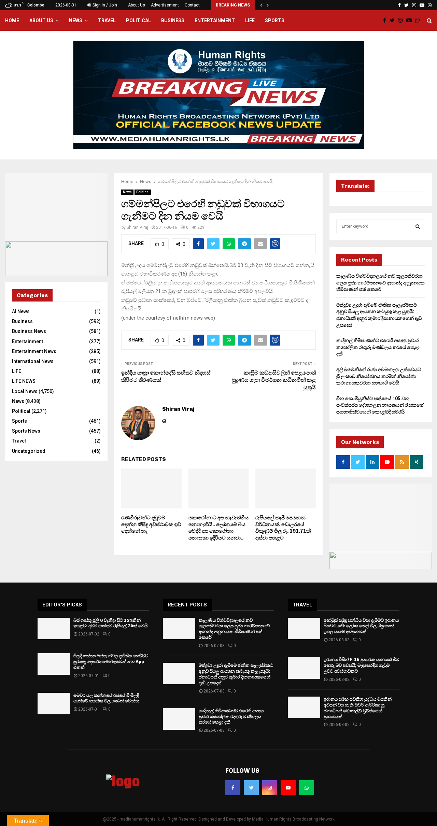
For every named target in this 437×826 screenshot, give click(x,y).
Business (172, 20)
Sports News (26, 431)
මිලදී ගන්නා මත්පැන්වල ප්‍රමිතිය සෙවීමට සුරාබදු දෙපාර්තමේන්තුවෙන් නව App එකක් (110, 661)
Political (138, 20)
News (75, 20)
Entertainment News (34, 351)
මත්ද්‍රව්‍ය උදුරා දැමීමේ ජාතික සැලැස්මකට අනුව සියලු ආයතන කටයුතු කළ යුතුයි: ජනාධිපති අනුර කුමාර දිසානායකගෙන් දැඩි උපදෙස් (236, 674)
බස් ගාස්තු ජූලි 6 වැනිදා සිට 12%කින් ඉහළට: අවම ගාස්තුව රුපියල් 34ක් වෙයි (110, 623)
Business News (29, 331)
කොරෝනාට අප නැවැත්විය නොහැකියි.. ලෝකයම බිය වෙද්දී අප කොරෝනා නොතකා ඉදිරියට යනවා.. (218, 528)
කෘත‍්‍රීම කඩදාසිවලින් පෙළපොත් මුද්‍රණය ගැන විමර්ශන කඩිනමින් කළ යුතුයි (274, 380)
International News (33, 361)
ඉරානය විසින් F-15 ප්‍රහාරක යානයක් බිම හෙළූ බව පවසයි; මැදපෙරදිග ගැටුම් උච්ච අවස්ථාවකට (361, 665)
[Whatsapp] (419, 20)
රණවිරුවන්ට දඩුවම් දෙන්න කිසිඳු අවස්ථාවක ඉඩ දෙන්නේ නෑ (151, 524)
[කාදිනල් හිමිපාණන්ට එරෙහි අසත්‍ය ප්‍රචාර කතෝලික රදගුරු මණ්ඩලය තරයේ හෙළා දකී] (179, 719)
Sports (274, 20)
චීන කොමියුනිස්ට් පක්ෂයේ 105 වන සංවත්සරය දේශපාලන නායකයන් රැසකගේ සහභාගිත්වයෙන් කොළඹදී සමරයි (380, 405)
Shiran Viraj (137, 227)
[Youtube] (410, 20)
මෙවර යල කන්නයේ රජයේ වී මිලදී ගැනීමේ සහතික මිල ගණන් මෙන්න (106, 698)
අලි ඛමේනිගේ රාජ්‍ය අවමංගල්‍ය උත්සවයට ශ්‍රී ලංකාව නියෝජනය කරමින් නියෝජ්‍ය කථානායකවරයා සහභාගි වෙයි (378, 376)
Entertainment (215, 20)
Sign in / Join (104, 5)
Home (12, 20)
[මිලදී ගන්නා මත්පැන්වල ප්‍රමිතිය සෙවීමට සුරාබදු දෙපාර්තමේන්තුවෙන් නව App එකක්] (54, 664)
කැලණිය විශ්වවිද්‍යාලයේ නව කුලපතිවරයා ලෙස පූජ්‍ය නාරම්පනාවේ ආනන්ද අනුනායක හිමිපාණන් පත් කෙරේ (380, 282)
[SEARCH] (417, 226)
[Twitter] (394, 20)
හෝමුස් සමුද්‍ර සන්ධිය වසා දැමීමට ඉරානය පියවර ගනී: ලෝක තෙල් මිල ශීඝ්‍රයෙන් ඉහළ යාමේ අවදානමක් (361, 626)
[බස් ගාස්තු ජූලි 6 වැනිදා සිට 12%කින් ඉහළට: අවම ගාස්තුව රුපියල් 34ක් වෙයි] (54, 628)
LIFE (250, 20)
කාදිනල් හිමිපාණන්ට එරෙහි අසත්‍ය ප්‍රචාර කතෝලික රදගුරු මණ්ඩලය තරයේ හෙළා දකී (378, 347)
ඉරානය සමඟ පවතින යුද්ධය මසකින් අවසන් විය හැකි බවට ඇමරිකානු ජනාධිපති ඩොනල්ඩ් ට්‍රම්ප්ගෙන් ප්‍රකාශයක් (358, 708)
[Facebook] (386, 20)
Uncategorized (28, 451)
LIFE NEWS (24, 381)
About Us (136, 5)
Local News (25, 391)
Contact (192, 5)
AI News (21, 311)
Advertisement (165, 5)
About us (41, 20)
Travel (107, 20)
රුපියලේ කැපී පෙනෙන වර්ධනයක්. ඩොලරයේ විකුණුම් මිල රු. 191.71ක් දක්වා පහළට (283, 528)
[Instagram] (402, 20)
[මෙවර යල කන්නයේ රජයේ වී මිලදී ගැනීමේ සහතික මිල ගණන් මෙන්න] (54, 703)
